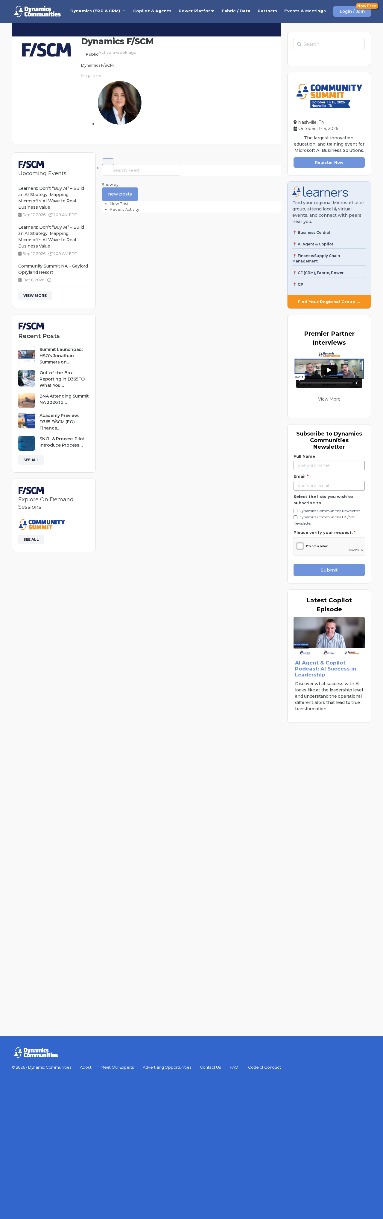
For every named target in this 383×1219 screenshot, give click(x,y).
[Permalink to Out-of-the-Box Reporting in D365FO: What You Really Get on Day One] (26, 378)
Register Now (329, 162)
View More (35, 295)
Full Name (304, 456)
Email (301, 476)
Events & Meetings (305, 10)
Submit (329, 570)
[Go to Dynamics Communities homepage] (37, 11)
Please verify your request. (324, 532)
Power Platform (197, 10)
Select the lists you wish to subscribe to (323, 499)
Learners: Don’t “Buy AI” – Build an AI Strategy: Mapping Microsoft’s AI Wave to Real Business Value (51, 198)
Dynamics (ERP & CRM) (95, 10)
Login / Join (352, 11)
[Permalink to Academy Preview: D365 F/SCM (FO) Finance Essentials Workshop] (26, 421)
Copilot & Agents (152, 10)
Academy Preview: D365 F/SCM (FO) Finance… (59, 422)
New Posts (120, 203)
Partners (267, 10)
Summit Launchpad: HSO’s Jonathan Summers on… (61, 356)
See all (31, 460)
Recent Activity (124, 209)
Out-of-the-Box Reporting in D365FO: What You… (62, 379)
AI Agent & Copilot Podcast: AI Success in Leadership (325, 669)
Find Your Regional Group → (329, 301)
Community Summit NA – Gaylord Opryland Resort (53, 269)
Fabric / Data (236, 10)
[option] (195, 204)
